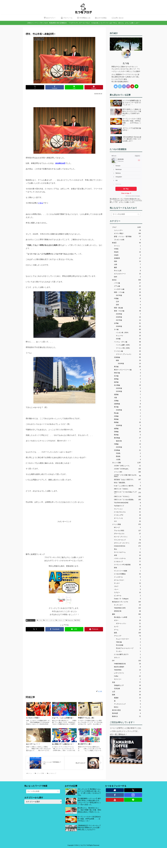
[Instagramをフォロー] (128, 86)
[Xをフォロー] (120, 86)
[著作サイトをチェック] (116, 86)
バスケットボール (49, 620)
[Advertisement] (64, 100)
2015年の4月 (60, 163)
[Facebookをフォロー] (124, 86)
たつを (40, 620)
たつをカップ (31, 620)
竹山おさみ (70, 620)
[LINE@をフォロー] (136, 86)
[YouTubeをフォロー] (132, 86)
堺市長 (78, 620)
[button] (138, 214)
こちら (40, 203)
